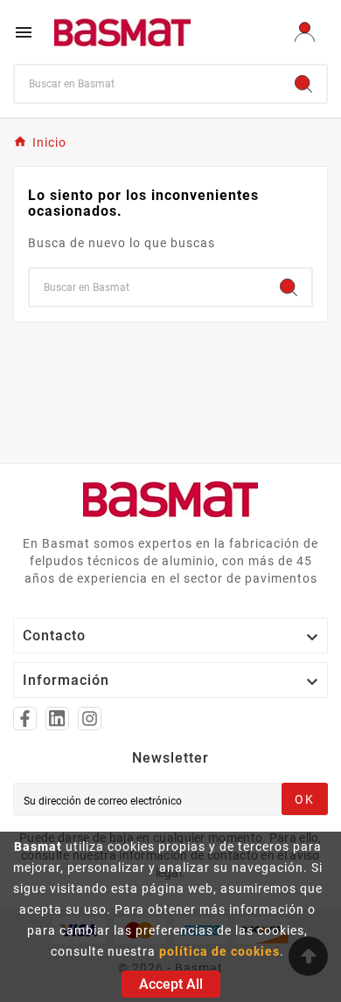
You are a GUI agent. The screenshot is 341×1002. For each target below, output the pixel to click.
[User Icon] (305, 32)
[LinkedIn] (57, 718)
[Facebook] (25, 718)
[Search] (303, 83)
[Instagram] (90, 718)
